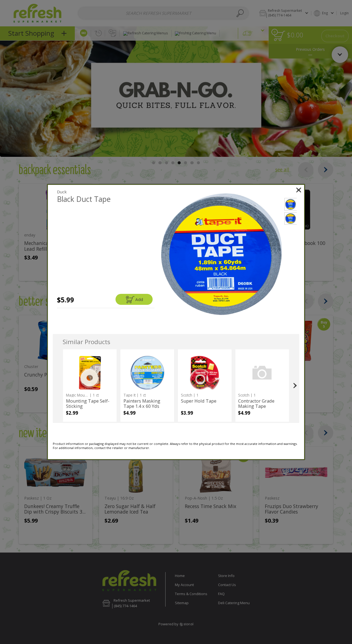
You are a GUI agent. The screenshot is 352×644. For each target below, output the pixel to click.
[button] (221, 254)
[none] (90, 385)
